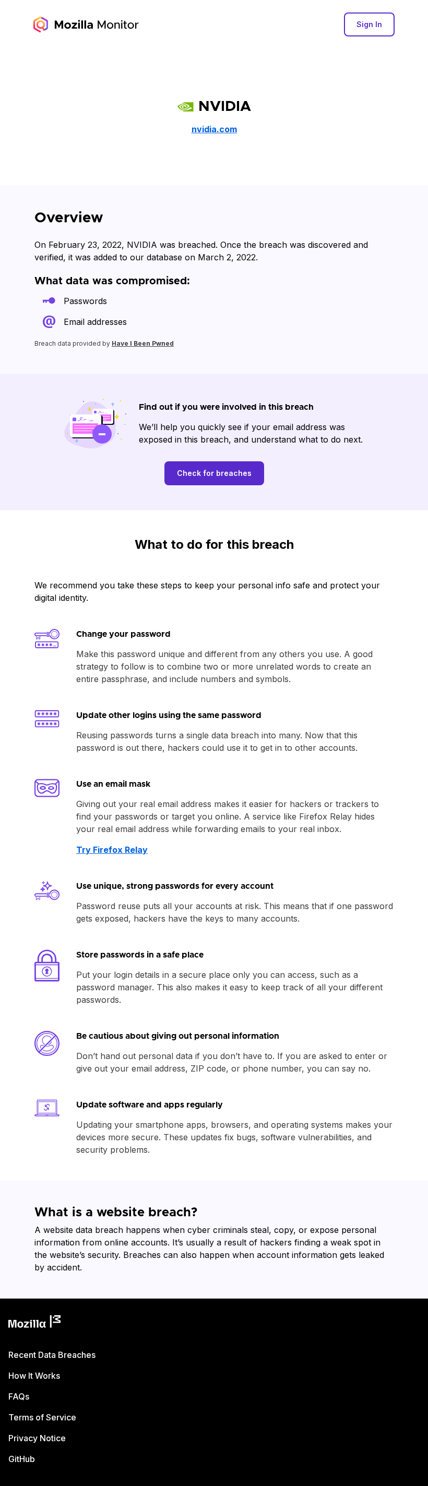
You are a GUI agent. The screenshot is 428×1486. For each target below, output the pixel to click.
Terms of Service (42, 1417)
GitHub (21, 1459)
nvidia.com (214, 129)
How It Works (34, 1375)
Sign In (369, 24)
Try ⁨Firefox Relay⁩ (112, 850)
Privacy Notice (37, 1438)
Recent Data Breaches (52, 1355)
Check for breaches (214, 473)
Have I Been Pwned (143, 343)
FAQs (18, 1396)
